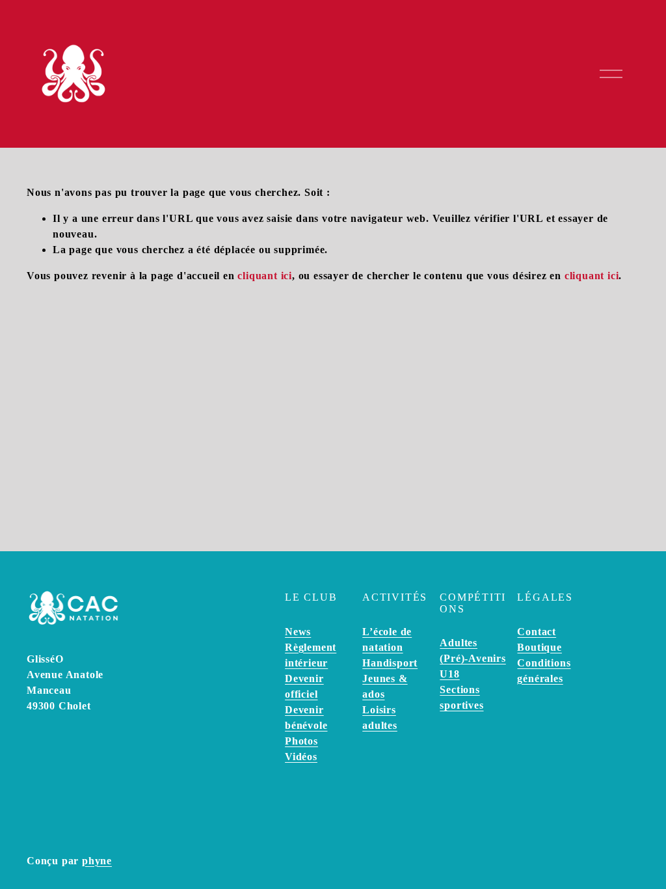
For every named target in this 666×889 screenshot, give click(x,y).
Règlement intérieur (310, 655)
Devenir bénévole (306, 717)
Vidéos (301, 756)
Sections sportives (461, 697)
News (298, 631)
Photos (301, 740)
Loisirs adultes (379, 717)
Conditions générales (543, 670)
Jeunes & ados (384, 686)
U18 (449, 673)
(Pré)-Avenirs (472, 658)
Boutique (539, 647)
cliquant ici (264, 275)
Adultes (458, 642)
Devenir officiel (304, 686)
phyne (97, 860)
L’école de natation (387, 639)
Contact (536, 631)
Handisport (390, 662)
